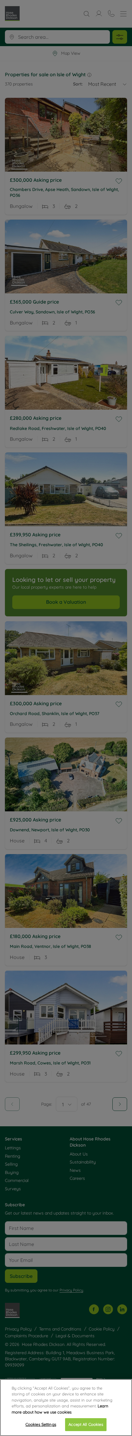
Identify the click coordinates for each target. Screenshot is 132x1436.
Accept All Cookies (85, 1424)
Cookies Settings (40, 1424)
